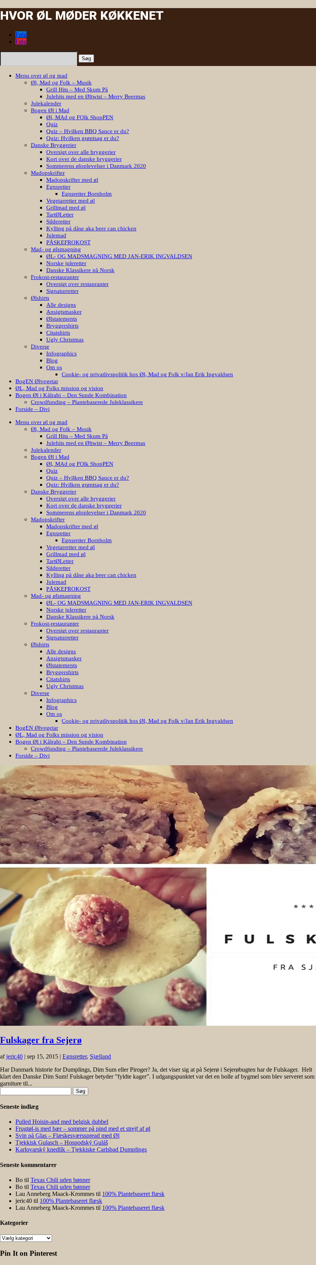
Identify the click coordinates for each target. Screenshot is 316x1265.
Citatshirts (58, 333)
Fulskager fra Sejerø (41, 1040)
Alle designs (61, 305)
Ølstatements (61, 319)
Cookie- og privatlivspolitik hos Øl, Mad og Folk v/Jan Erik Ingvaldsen (147, 374)
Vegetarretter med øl (70, 201)
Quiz (52, 124)
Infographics (61, 353)
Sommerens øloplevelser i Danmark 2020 (96, 166)
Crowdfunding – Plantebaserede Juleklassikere (87, 402)
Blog (52, 360)
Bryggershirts (62, 326)
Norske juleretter (66, 263)
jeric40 (14, 1056)
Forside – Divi (32, 409)
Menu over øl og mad (41, 76)
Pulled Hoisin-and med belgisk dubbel (61, 1121)
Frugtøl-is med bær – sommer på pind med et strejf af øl (82, 1128)
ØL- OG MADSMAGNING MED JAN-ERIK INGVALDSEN (119, 256)
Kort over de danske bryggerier (84, 159)
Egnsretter (58, 187)
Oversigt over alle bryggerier (81, 152)
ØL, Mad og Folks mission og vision (59, 388)
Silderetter (58, 221)
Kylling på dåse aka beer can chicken (91, 228)
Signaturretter (62, 291)
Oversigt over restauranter (77, 284)
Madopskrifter (48, 173)
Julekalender (46, 103)
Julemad (56, 235)
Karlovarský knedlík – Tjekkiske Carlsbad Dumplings (81, 1149)
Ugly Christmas (65, 340)
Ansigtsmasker (64, 312)
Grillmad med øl (66, 208)
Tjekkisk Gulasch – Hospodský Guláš (61, 1142)
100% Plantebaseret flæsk (133, 1194)
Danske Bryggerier (53, 145)
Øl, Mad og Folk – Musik (61, 82)
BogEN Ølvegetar (36, 381)
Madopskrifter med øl (72, 180)
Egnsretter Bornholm (87, 194)
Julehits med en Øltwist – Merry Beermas (95, 96)
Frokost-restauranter (55, 277)
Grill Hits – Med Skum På (77, 89)
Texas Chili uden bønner (60, 1180)
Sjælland (100, 1056)
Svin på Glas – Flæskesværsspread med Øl (67, 1135)
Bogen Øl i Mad (50, 110)
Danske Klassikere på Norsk (80, 270)
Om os (54, 367)
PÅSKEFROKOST (68, 242)
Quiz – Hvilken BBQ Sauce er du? (87, 131)
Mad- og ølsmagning (56, 249)
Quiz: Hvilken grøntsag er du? (82, 138)
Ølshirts (40, 298)
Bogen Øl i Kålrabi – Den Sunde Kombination (71, 395)
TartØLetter (60, 214)
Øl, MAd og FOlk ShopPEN (79, 117)
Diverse (40, 346)
